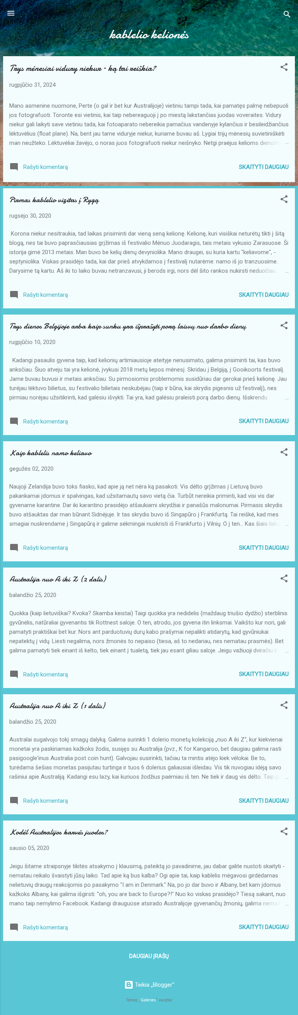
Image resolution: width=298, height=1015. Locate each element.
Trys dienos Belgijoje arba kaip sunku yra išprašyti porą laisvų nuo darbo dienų (127, 326)
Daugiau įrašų (149, 956)
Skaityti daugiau (264, 166)
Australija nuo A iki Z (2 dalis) (57, 579)
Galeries (148, 1000)
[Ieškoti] (287, 16)
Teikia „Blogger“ (153, 984)
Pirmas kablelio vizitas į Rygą (54, 199)
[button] (284, 68)
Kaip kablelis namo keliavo (50, 452)
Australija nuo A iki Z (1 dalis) (57, 705)
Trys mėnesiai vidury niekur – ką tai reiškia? (82, 68)
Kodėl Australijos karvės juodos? (58, 832)
